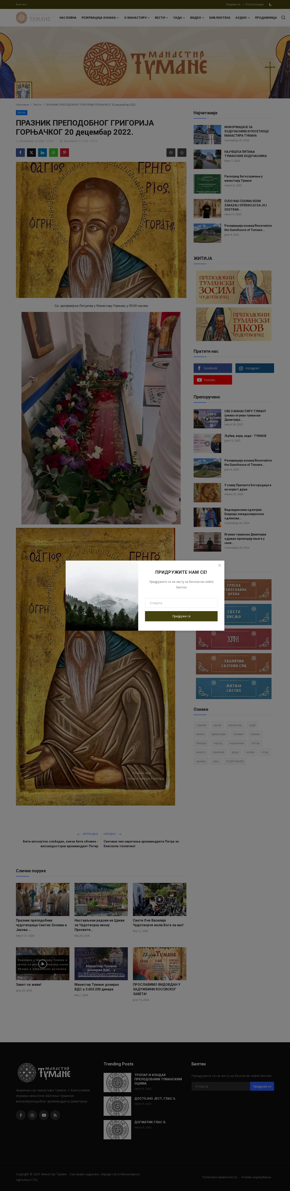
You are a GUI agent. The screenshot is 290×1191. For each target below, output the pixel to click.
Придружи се (181, 616)
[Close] (219, 565)
